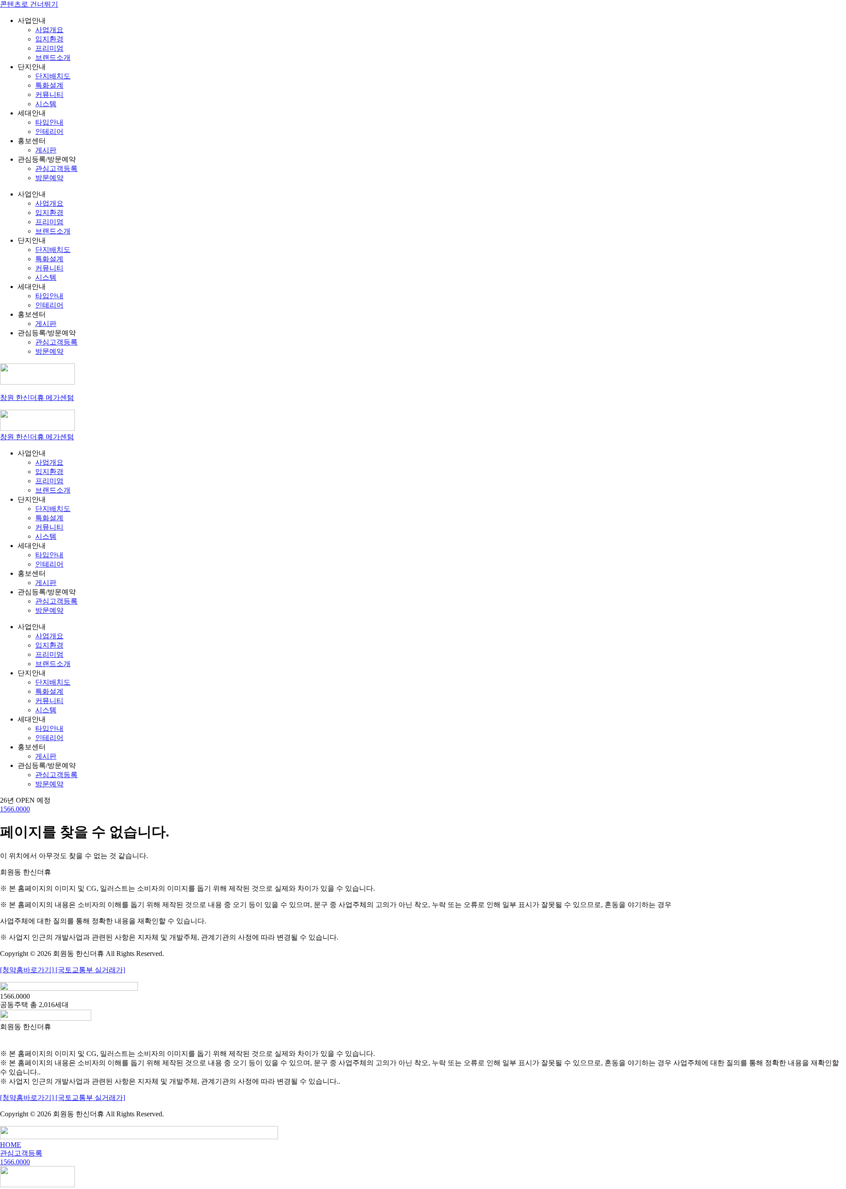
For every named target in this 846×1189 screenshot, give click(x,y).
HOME (10, 1144)
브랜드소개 (52, 57)
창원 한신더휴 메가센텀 (37, 397)
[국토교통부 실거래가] (90, 970)
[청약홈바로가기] (28, 970)
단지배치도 (52, 76)
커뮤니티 (49, 94)
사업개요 (49, 29)
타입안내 (49, 122)
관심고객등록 (56, 168)
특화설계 (49, 85)
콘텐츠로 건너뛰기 (29, 4)
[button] (25, 800)
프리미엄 (49, 48)
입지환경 (49, 39)
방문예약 (49, 177)
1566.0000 (15, 809)
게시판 (45, 150)
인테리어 (49, 131)
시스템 (45, 103)
